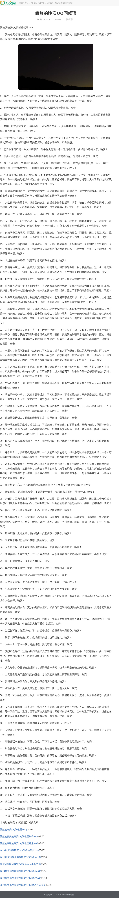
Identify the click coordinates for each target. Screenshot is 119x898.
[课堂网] (8, 3)
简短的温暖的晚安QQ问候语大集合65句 (20, 864)
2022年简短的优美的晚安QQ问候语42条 (20, 857)
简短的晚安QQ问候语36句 (13, 829)
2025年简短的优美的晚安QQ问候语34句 (20, 878)
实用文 (41, 3)
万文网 (32, 3)
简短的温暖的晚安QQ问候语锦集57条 (19, 843)
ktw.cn (64, 895)
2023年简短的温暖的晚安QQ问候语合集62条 (23, 885)
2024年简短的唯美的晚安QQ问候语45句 (20, 871)
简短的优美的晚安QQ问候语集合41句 (19, 836)
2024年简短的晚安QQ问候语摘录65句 (19, 850)
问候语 (50, 3)
